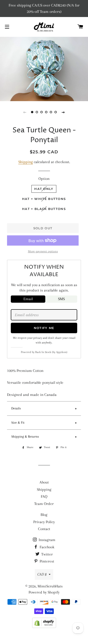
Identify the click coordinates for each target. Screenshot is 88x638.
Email (28, 299)
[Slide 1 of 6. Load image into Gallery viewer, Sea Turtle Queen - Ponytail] (32, 112)
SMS (61, 299)
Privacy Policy (44, 522)
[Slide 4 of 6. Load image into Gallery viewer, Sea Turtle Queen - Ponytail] (46, 112)
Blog (44, 514)
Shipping (25, 162)
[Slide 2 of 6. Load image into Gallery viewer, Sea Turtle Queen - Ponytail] (37, 112)
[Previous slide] (25, 112)
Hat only (43, 189)
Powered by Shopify (44, 592)
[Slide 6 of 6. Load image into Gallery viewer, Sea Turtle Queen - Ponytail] (56, 112)
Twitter (46, 554)
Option (44, 178)
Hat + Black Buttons (44, 209)
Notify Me (44, 328)
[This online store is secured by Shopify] (44, 626)
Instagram (46, 540)
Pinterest (46, 561)
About (44, 482)
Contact (44, 529)
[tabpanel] (44, 68)
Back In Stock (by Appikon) (51, 352)
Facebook (46, 547)
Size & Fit (17, 422)
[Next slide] (63, 112)
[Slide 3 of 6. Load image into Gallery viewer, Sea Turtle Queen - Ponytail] (41, 112)
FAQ (44, 496)
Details (16, 408)
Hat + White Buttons (44, 199)
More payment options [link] (43, 251)
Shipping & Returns (25, 436)
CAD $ (41, 574)
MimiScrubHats (50, 586)
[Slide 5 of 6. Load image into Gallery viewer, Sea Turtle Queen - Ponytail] (51, 112)
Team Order (44, 503)
